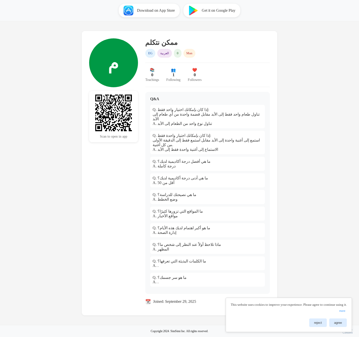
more (342, 310)
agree (338, 323)
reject (318, 323)
